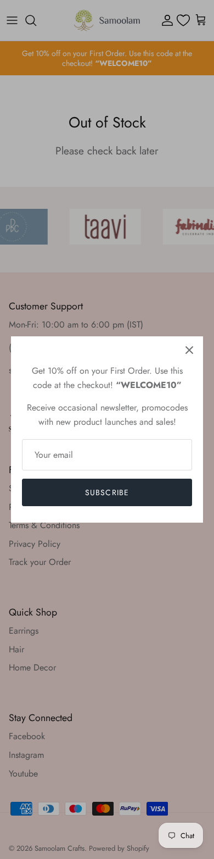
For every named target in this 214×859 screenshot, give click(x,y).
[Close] (189, 350)
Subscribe (107, 492)
